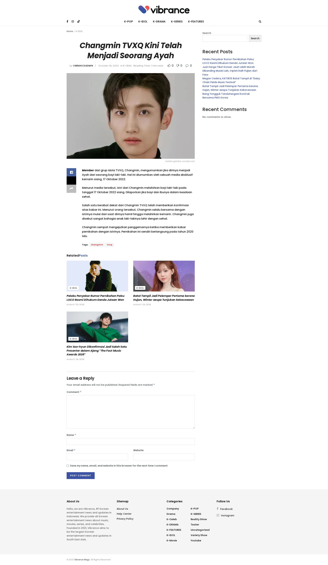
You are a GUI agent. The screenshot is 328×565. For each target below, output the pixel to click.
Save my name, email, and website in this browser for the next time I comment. (119, 465)
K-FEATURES (196, 21)
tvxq (109, 244)
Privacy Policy (125, 518)
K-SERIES (177, 21)
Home (70, 31)
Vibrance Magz (82, 559)
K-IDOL (142, 21)
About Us (122, 509)
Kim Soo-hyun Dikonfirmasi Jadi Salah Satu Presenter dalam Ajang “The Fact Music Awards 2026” (97, 350)
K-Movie (172, 540)
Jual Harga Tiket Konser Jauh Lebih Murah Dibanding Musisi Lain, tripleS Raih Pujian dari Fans (229, 70)
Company (173, 508)
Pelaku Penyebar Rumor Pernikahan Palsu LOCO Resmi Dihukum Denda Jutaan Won (96, 298)
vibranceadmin (83, 65)
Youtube (196, 540)
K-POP (128, 21)
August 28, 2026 (75, 359)
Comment (74, 392)
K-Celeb (172, 519)
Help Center (124, 514)
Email (71, 450)
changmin (97, 244)
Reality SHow (199, 519)
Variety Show (199, 535)
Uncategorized (200, 530)
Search (206, 33)
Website (138, 450)
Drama (171, 514)
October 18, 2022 (108, 65)
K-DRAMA (159, 21)
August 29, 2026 (75, 304)
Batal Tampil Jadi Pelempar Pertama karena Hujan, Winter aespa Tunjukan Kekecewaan (164, 298)
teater (195, 524)
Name (71, 435)
